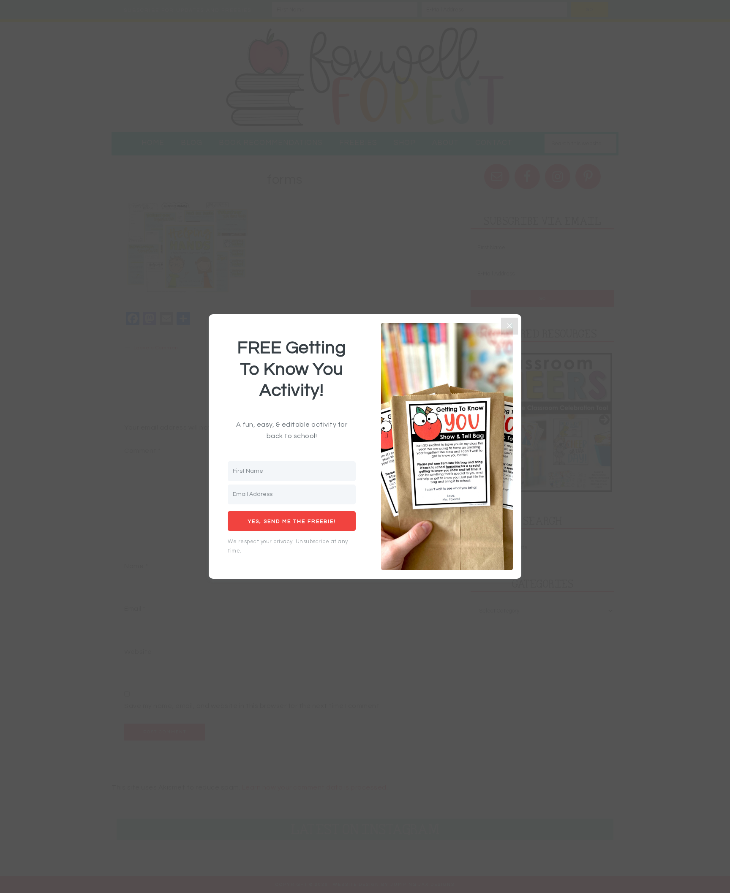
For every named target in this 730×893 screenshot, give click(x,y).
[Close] (509, 326)
